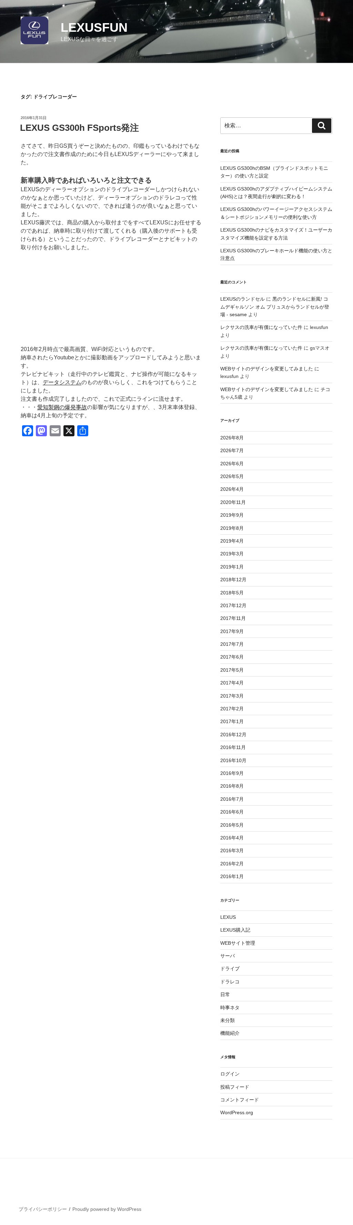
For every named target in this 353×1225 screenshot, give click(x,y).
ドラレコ (230, 981)
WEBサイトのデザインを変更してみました (266, 368)
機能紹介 (230, 1033)
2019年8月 (232, 528)
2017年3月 (232, 696)
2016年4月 (232, 837)
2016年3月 (232, 850)
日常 (225, 994)
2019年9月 (232, 515)
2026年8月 (232, 437)
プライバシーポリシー (43, 1209)
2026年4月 (232, 489)
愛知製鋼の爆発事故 (62, 407)
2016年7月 (232, 799)
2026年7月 (232, 450)
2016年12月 (233, 734)
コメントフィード (239, 1099)
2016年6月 (232, 812)
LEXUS (228, 917)
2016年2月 (232, 863)
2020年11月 (233, 502)
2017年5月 (232, 670)
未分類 (227, 1020)
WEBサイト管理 (237, 943)
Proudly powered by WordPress (106, 1209)
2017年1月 (232, 721)
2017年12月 (233, 605)
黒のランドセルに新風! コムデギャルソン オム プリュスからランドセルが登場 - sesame (274, 306)
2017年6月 (232, 657)
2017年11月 (233, 618)
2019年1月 (232, 567)
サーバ (227, 956)
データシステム (62, 382)
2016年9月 (232, 773)
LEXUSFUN (94, 27)
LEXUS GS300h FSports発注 (79, 128)
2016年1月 (232, 876)
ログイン (230, 1074)
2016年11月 (233, 747)
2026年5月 (232, 476)
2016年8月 (232, 786)
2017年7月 (232, 644)
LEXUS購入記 (235, 930)
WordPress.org (236, 1112)
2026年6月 (232, 463)
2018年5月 (232, 592)
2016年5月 (232, 825)
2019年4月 (232, 541)
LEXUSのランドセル (242, 299)
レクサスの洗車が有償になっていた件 (261, 327)
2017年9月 (232, 631)
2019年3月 (232, 553)
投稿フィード (234, 1087)
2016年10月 (233, 760)
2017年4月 (232, 683)
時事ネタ (230, 1007)
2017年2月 (232, 708)
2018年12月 (233, 579)
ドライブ (230, 968)
